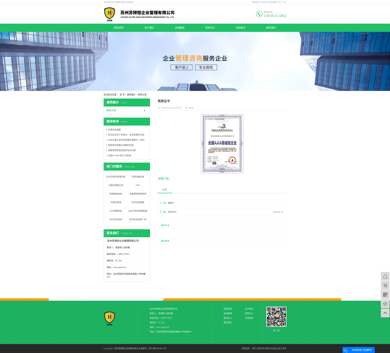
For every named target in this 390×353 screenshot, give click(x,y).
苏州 (262, 348)
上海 (258, 348)
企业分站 (264, 2)
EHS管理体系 (116, 211)
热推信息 (255, 2)
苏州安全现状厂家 (137, 219)
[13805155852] (385, 285)
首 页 (122, 95)
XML (284, 2)
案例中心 (249, 313)
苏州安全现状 (115, 219)
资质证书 (172, 212)
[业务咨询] (385, 276)
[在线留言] (385, 303)
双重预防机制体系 (137, 194)
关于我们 (149, 27)
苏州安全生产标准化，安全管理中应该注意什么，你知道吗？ (128, 135)
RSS (279, 2)
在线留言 (241, 27)
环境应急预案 (114, 130)
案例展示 (131, 95)
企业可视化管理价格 (115, 177)
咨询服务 (180, 27)
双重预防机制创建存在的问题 (122, 150)
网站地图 (273, 2)
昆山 (276, 348)
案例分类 (142, 95)
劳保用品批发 (115, 194)
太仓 (271, 348)
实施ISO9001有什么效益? (120, 155)
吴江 (280, 348)
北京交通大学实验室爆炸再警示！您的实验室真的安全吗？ (128, 140)
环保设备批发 (137, 177)
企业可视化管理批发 (137, 211)
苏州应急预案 (137, 202)
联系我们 (271, 27)
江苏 (253, 348)
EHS (138, 185)
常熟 (267, 348)
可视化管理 (115, 202)
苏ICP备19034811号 (157, 348)
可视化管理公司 (115, 185)
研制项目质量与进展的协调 (121, 145)
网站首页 (119, 27)
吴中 (284, 348)
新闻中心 (210, 27)
